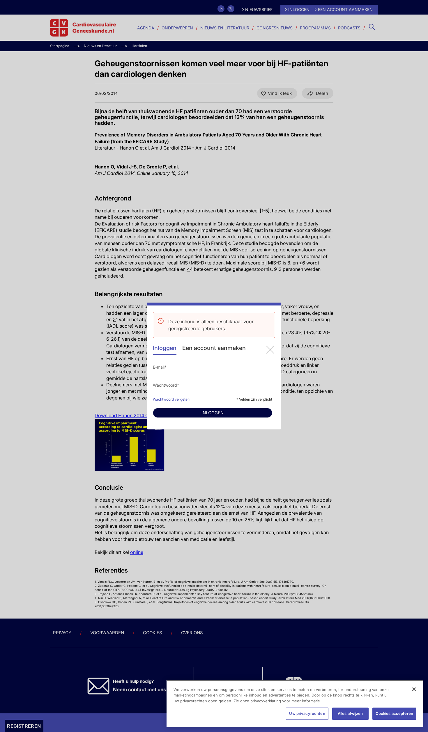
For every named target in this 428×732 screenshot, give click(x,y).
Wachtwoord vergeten (171, 399)
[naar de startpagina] (270, 349)
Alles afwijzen (350, 713)
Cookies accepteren (394, 713)
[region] (295, 703)
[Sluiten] (414, 689)
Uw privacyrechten (307, 713)
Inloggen (164, 347)
